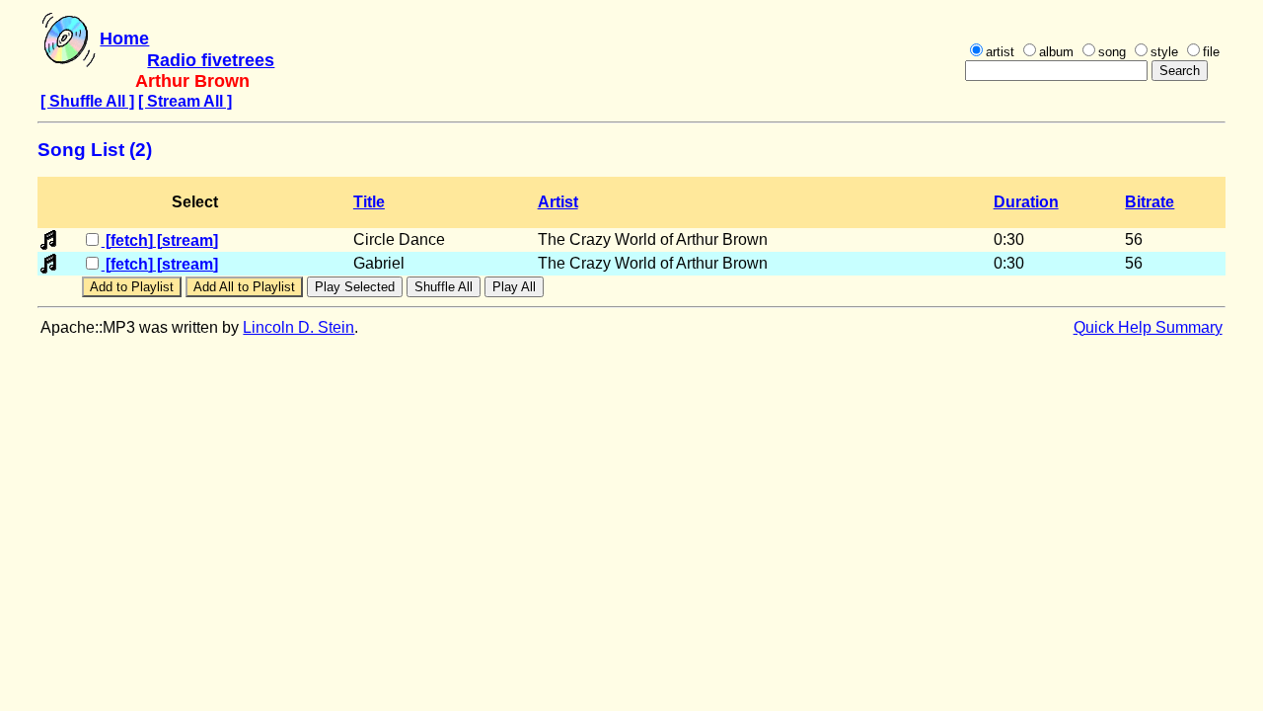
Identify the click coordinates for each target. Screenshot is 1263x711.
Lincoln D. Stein (298, 327)
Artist (558, 202)
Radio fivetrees (210, 60)
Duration (1026, 202)
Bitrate (1149, 202)
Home (124, 38)
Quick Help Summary (1148, 327)
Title (369, 202)
